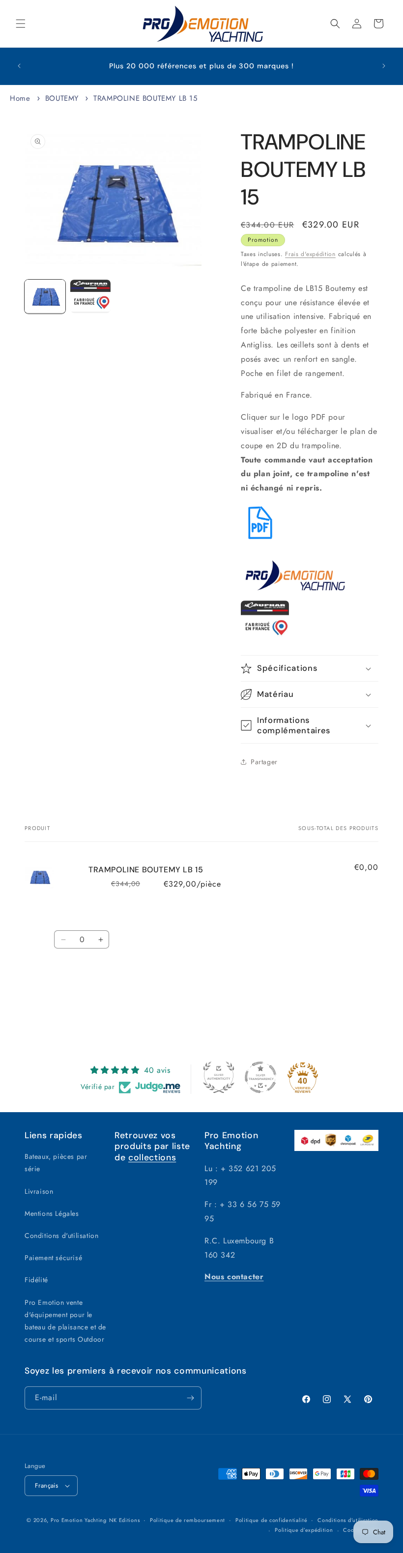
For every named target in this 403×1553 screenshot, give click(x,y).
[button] (20, 23)
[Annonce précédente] (19, 66)
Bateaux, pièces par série (56, 1162)
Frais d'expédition (310, 254)
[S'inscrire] (190, 1397)
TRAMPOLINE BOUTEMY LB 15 (145, 98)
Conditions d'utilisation (61, 1235)
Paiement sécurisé (53, 1258)
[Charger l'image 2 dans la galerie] (90, 296)
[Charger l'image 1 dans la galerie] (45, 297)
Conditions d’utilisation (347, 1520)
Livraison (39, 1191)
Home (20, 98)
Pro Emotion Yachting (79, 1520)
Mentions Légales (52, 1213)
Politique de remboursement (187, 1520)
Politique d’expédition (304, 1530)
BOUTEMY (62, 98)
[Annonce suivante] (384, 66)
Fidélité (36, 1280)
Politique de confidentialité (271, 1520)
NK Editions (124, 1520)
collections (152, 1157)
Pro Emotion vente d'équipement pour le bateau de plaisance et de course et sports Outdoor (65, 1321)
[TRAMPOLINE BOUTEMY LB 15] (260, 539)
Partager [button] (264, 762)
